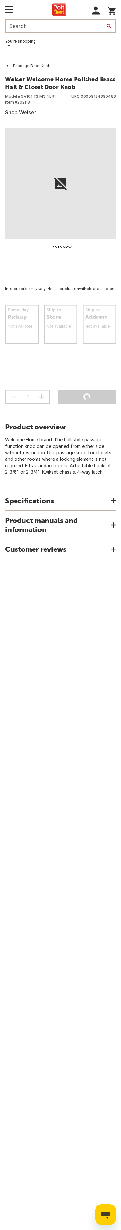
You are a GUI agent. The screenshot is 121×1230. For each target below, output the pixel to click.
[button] (96, 10)
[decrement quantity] (14, 397)
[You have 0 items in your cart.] (112, 10)
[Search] (109, 26)
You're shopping (20, 41)
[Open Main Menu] (9, 9)
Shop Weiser (20, 112)
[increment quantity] (41, 397)
